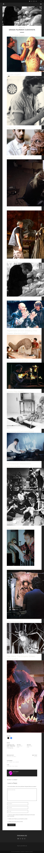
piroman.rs (22, 836)
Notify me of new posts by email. (16, 821)
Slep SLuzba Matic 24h (22, 845)
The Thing (19, 744)
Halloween (29, 744)
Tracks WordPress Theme (17, 851)
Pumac (35, 756)
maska (16, 766)
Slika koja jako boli (11, 756)
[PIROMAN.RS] (3, 4)
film (13, 766)
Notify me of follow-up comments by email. (18, 818)
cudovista (9, 766)
